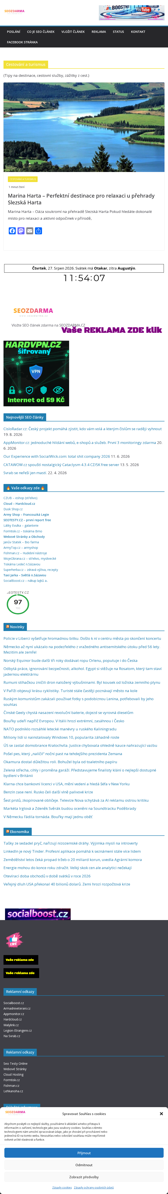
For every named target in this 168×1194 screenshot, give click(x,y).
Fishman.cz (11, 1086)
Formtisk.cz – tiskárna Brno (23, 531)
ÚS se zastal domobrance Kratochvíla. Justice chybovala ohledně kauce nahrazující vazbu (80, 745)
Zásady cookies (62, 1187)
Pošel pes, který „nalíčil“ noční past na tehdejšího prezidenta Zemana (63, 753)
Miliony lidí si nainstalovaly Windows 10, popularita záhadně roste (61, 737)
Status (118, 32)
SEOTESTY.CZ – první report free (27, 520)
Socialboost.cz (14, 1003)
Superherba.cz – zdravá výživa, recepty (31, 570)
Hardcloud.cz (13, 1019)
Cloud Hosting (13, 1074)
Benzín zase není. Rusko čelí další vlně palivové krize (48, 791)
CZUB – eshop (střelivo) (20, 498)
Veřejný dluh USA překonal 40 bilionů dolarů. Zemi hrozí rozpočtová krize (67, 884)
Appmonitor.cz (14, 1014)
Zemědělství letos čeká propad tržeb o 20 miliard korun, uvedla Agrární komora (73, 859)
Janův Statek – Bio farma (21, 542)
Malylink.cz (11, 1025)
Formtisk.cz (12, 1080)
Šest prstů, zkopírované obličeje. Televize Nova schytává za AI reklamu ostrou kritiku (76, 800)
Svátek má (91, 268)
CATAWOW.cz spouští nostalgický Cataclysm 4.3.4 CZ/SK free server (61, 464)
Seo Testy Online (16, 1063)
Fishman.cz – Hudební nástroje (25, 553)
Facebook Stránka (22, 42)
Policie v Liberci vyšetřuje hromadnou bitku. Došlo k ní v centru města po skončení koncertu (82, 638)
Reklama (99, 32)
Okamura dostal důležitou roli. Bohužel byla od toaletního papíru (60, 761)
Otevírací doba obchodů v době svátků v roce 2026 (47, 875)
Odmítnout (84, 1165)
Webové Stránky (15, 1069)
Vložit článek (73, 32)
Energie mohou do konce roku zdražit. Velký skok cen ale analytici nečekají (68, 867)
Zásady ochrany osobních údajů (94, 1187)
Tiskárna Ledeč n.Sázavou (22, 564)
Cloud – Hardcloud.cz (19, 503)
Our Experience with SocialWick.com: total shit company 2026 (57, 456)
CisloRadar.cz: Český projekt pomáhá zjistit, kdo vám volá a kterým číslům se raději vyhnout (83, 428)
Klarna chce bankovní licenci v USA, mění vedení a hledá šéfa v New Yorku (67, 783)
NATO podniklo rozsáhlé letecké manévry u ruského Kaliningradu (60, 728)
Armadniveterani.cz (17, 1008)
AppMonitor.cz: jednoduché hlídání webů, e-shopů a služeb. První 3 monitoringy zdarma (80, 442)
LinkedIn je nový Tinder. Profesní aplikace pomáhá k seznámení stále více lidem (72, 851)
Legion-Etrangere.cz (18, 1030)
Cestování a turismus (23, 179)
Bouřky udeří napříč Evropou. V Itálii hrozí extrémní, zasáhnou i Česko (64, 720)
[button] (161, 1114)
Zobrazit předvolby (84, 1177)
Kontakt (138, 32)
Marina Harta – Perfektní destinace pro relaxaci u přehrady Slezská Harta (81, 199)
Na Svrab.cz (12, 1036)
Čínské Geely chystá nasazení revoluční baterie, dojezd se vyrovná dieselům (68, 712)
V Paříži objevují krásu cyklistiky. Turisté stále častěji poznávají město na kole (70, 690)
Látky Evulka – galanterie (21, 525)
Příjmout (84, 1153)
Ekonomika (19, 831)
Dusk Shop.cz (13, 509)
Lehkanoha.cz (13, 1091)
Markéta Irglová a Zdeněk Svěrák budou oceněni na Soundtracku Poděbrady (70, 808)
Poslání (13, 32)
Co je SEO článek (40, 32)
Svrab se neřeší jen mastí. (25, 472)
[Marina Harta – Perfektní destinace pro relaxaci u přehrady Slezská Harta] (84, 127)
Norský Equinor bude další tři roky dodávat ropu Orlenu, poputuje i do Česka (71, 660)
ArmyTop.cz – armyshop (21, 547)
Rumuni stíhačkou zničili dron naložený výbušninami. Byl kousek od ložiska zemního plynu (82, 682)
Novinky (17, 626)
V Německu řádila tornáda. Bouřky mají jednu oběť (48, 816)
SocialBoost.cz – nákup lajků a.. (26, 581)
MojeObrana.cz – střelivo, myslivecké (30, 558)
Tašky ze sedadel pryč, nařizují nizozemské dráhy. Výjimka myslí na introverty (71, 843)
